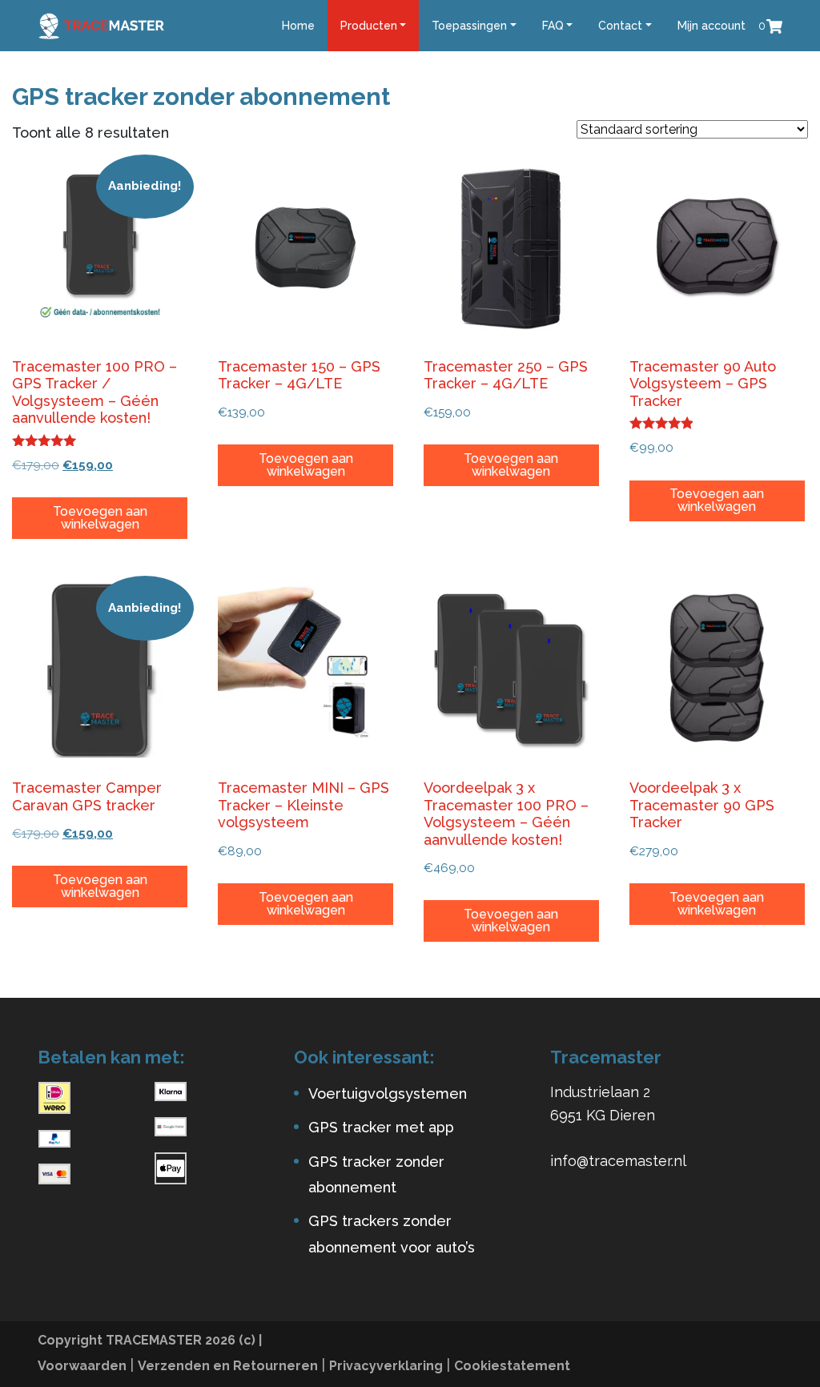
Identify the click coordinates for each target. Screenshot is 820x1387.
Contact (620, 25)
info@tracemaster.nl (618, 1160)
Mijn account (711, 25)
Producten (368, 25)
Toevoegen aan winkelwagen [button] (100, 518)
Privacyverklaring (386, 1365)
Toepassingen (469, 25)
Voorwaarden (82, 1365)
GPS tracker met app (381, 1127)
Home (298, 25)
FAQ (553, 25)
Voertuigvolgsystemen (387, 1093)
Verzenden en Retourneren (228, 1365)
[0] (774, 25)
